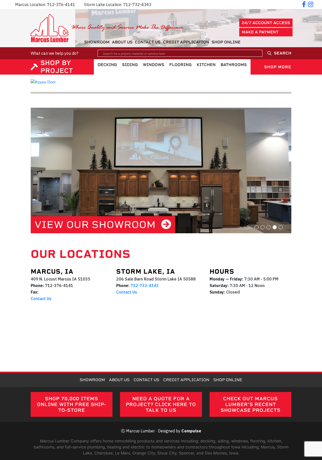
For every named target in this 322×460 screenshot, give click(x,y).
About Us (122, 42)
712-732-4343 (137, 4)
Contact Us (147, 42)
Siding (130, 64)
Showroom (96, 42)
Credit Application (186, 42)
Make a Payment (260, 32)
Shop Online (226, 42)
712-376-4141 (61, 4)
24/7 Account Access (266, 22)
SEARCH (282, 53)
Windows (153, 64)
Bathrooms (234, 64)
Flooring (180, 64)
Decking (107, 64)
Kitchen (206, 64)
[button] (257, 227)
